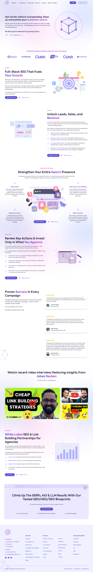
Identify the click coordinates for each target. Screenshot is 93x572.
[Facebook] (6, 558)
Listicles (44, 3)
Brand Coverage (52, 3)
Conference (22, 3)
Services (14, 3)
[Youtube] (11, 558)
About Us (37, 3)
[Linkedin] (8, 558)
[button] (32, 403)
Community (30, 3)
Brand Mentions (15, 213)
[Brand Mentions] (15, 210)
